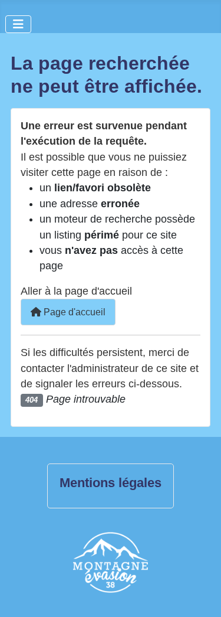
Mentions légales (110, 483)
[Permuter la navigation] (18, 24)
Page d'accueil (73, 312)
